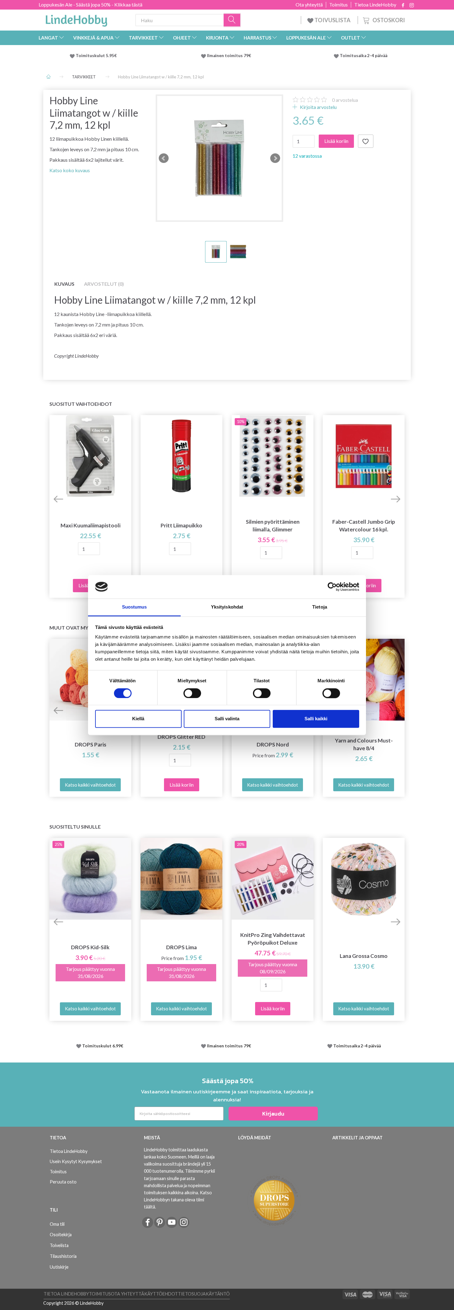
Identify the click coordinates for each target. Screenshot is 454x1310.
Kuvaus (64, 284)
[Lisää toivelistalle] (365, 141)
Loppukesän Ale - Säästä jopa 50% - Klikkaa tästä (90, 4)
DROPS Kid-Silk (90, 947)
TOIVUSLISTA (332, 20)
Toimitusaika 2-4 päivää (363, 55)
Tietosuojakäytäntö (204, 1293)
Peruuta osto (63, 1181)
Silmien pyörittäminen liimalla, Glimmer (273, 525)
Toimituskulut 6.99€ (102, 1045)
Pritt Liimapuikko (181, 525)
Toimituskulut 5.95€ (96, 55)
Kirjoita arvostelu (318, 107)
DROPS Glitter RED (181, 737)
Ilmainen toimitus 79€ (230, 55)
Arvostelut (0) (104, 284)
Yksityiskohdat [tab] (227, 607)
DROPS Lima (181, 947)
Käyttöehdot (161, 1293)
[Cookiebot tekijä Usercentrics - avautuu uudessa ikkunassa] (332, 586)
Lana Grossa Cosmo (364, 956)
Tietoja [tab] (319, 607)
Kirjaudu (273, 1113)
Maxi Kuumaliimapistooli (90, 525)
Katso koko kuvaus (69, 170)
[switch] (192, 693)
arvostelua (345, 100)
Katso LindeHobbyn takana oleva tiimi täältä (178, 1199)
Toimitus (338, 4)
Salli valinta (227, 719)
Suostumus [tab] (134, 607)
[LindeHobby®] (76, 19)
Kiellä (138, 719)
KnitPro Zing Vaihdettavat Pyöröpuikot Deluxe (272, 939)
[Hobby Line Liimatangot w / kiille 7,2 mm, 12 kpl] (219, 158)
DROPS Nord (273, 744)
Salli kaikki (316, 719)
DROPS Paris (90, 744)
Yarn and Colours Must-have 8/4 (364, 744)
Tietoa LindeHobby (375, 4)
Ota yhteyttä (309, 4)
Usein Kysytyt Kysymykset (76, 1161)
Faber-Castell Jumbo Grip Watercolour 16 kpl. (363, 525)
